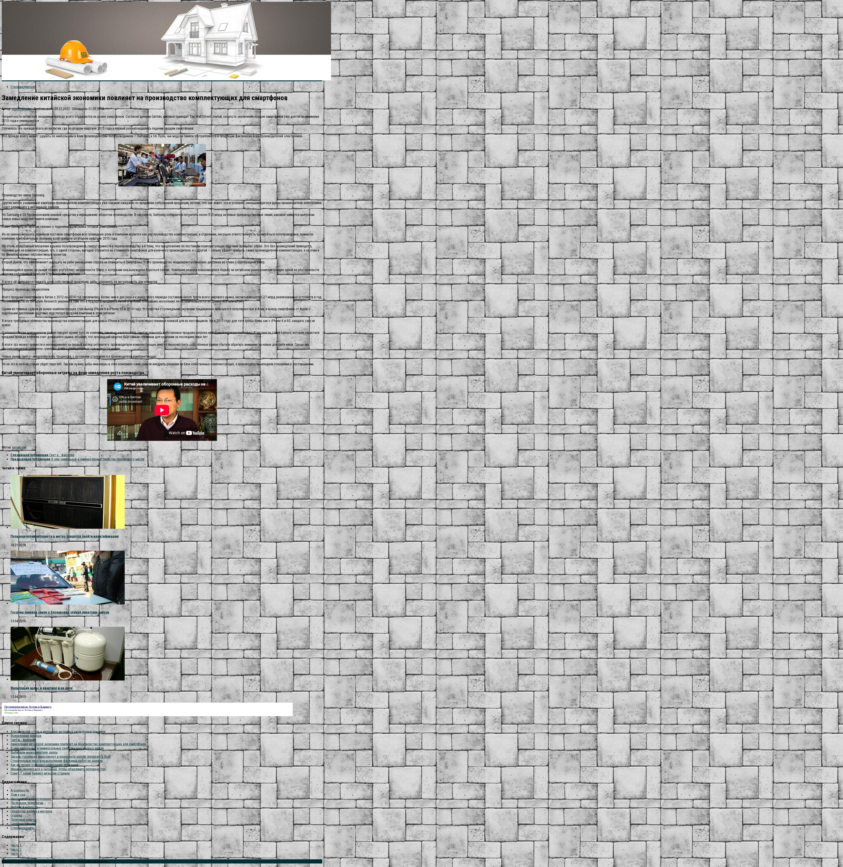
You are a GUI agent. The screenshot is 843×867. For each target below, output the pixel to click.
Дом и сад (18, 795)
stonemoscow (21, 109)
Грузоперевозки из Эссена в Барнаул (23, 710)
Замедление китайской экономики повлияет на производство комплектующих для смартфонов (78, 744)
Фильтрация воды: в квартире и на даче (42, 688)
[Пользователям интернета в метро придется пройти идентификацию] (68, 527)
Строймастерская (23, 87)
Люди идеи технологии (27, 803)
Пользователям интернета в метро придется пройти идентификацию (65, 536)
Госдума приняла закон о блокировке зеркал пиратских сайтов (60, 612)
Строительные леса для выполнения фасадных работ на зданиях (57, 761)
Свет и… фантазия (23, 740)
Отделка (16, 815)
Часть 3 (16, 854)
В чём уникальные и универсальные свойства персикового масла (57, 748)
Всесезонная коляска (26, 736)
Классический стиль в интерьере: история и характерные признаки (58, 731)
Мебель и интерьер (24, 807)
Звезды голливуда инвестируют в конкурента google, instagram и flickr (61, 757)
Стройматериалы (23, 828)
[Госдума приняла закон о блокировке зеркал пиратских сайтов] (68, 603)
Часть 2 (16, 849)
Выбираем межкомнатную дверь (34, 752)
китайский (19, 447)
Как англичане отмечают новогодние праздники (44, 765)
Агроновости (20, 790)
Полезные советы (23, 820)
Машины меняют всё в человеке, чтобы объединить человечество (58, 769)
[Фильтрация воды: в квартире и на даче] (68, 679)
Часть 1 (16, 845)
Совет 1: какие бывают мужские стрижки (40, 773)
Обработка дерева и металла (31, 811)
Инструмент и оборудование (31, 799)
